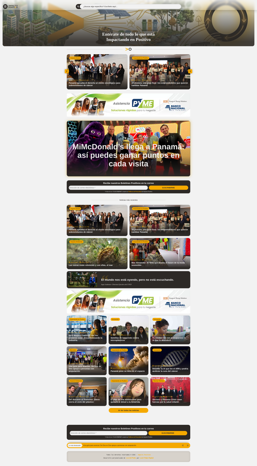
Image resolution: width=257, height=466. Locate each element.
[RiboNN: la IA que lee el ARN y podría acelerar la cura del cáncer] (170, 360)
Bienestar (73, 350)
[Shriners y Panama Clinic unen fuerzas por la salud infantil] (170, 391)
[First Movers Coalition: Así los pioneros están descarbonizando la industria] (87, 330)
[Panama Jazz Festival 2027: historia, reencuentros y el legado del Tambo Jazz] (97, 71)
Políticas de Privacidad (134, 191)
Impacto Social (75, 208)
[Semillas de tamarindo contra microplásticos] (128, 330)
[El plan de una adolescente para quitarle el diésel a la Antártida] (128, 391)
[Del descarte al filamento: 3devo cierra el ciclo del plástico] (87, 391)
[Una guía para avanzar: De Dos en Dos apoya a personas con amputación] (87, 360)
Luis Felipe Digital (146, 458)
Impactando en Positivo (77, 58)
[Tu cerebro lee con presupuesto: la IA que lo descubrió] (170, 330)
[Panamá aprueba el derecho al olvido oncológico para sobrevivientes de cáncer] (97, 220)
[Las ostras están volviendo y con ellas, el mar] (97, 253)
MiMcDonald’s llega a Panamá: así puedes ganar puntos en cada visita (128, 155)
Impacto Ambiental (76, 242)
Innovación (115, 319)
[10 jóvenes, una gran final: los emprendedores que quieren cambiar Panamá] (160, 220)
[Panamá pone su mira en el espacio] (128, 360)
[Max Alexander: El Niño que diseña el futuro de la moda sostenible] (160, 253)
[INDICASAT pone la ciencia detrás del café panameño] (160, 71)
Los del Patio (131, 458)
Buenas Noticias (159, 381)
